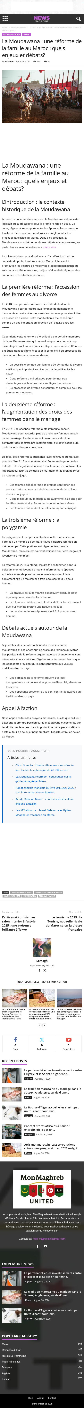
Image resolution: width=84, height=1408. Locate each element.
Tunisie (6, 1379)
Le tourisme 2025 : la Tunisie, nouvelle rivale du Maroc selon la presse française (64, 923)
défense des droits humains (48, 892)
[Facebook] (39, 970)
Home (4, 27)
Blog (30, 1397)
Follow (42, 1037)
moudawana (29, 896)
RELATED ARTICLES (28, 981)
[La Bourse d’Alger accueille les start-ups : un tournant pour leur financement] (11, 1113)
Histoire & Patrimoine (14, 1355)
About (40, 1397)
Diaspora (29, 1134)
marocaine (49, 247)
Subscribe (68, 1037)
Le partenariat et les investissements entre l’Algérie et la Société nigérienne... (53, 1072)
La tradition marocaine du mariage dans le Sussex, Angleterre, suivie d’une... (52, 1090)
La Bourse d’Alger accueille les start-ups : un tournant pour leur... (51, 1109)
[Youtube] (46, 1246)
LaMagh (9, 61)
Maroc (33, 27)
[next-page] (44, 1025)
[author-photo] (42, 947)
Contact (52, 1397)
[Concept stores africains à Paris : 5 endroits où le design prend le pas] (11, 1131)
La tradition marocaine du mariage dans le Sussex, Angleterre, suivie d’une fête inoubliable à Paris (13, 1014)
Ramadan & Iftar (11, 1350)
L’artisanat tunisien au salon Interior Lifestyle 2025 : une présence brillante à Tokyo (19, 923)
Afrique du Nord (18, 27)
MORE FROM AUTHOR (54, 981)
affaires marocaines (22, 892)
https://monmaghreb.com (42, 965)
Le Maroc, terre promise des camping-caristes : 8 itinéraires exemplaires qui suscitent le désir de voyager (69, 1014)
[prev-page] (40, 1025)
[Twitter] (44, 970)
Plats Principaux (11, 1361)
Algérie (28, 1078)
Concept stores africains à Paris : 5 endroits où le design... (47, 1127)
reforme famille (47, 896)
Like (15, 1037)
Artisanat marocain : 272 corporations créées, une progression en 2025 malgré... (52, 1146)
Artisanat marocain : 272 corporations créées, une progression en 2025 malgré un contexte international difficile (42, 1014)
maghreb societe (12, 896)
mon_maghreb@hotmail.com (49, 1238)
